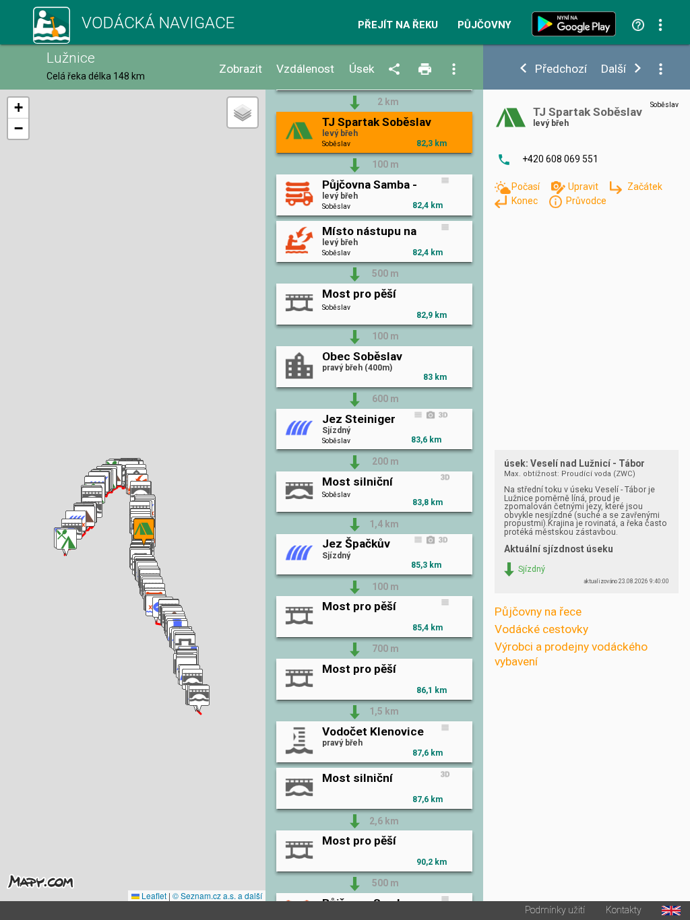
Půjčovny (484, 25)
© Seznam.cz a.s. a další (217, 895)
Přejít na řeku (398, 25)
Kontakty (623, 910)
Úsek (362, 69)
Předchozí (561, 69)
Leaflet (152, 895)
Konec (525, 200)
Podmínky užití (555, 910)
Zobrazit (240, 69)
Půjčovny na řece (538, 611)
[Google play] (577, 23)
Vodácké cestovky (541, 629)
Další (613, 69)
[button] (199, 699)
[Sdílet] (396, 69)
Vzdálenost (305, 69)
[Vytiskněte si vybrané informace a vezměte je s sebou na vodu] (426, 69)
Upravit (584, 186)
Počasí (526, 186)
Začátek (644, 186)
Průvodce (586, 200)
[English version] (671, 910)
